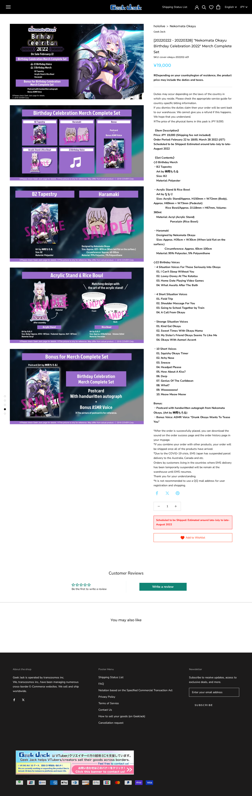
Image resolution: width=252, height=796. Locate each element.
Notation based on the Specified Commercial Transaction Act (135, 690)
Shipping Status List (174, 7)
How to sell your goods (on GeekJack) (121, 716)
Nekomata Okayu (183, 26)
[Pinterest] (178, 493)
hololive (159, 26)
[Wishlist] (211, 7)
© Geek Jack (23, 777)
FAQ (101, 684)
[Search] (204, 7)
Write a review (163, 587)
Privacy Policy (106, 697)
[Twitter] (167, 493)
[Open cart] (218, 7)
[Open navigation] (8, 7)
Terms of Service (108, 703)
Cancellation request (110, 723)
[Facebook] (157, 493)
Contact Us (105, 710)
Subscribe (204, 705)
